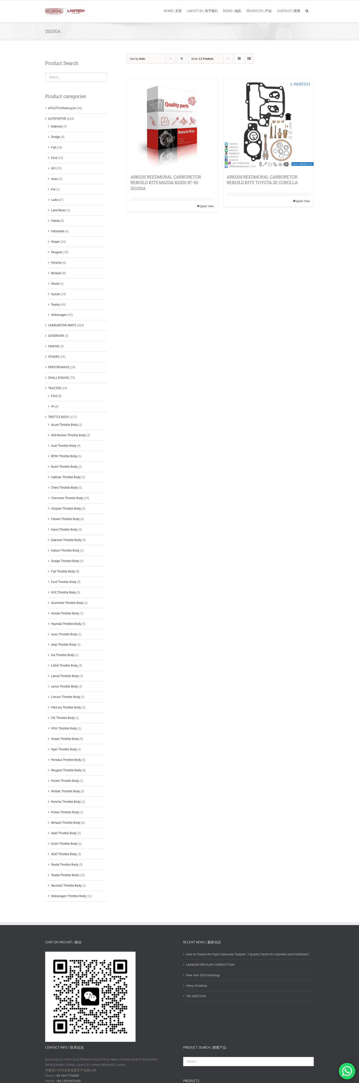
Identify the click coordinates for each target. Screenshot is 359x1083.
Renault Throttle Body (65, 823)
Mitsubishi (57, 231)
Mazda (55, 221)
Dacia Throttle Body (64, 529)
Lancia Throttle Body (65, 676)
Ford (54, 158)
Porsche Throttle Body (66, 802)
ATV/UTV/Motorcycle (62, 108)
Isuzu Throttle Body (64, 634)
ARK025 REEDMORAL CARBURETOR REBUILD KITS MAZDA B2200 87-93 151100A (165, 182)
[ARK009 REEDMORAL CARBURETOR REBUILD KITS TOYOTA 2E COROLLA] (268, 123)
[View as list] (249, 58)
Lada (54, 200)
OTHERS (53, 357)
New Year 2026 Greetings (203, 975)
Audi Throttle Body (63, 446)
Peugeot (56, 252)
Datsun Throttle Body (65, 550)
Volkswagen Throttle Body (68, 896)
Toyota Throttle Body (65, 875)
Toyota (55, 304)
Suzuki (55, 294)
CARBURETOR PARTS (62, 325)
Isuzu (54, 179)
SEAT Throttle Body (64, 854)
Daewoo (56, 126)
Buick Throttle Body (64, 466)
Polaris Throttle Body (65, 781)
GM (53, 168)
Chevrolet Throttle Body (67, 498)
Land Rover (58, 210)
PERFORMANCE (58, 367)
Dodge (55, 137)
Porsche (56, 263)
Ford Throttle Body (63, 582)
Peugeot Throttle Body (66, 770)
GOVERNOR (56, 336)
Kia (53, 189)
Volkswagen (59, 315)
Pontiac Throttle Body (65, 791)
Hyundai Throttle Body (66, 624)
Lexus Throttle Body (64, 686)
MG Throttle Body (62, 718)
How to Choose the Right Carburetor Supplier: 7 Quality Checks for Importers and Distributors (247, 954)
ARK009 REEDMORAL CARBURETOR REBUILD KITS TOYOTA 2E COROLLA (262, 179)
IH (52, 406)
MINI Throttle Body (64, 728)
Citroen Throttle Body (65, 519)
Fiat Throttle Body (63, 571)
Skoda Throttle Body (64, 864)
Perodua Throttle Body (66, 760)
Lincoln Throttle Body (65, 697)
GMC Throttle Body (63, 592)
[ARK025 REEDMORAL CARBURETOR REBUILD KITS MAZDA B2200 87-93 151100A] (172, 123)
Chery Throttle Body (64, 487)
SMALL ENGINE (58, 378)
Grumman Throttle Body (67, 603)
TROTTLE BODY (58, 417)
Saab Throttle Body (63, 833)
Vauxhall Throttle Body (66, 885)
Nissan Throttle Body (65, 739)
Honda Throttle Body (65, 613)
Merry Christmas (196, 986)
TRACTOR (54, 388)
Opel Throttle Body (64, 749)
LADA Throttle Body (64, 665)
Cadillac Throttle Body (66, 477)
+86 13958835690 (68, 1081)
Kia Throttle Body (62, 655)
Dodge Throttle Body (65, 561)
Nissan (55, 242)
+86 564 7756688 (67, 1075)
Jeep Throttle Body (63, 644)
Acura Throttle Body (64, 425)
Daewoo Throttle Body (66, 540)
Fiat (53, 147)
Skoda (55, 283)
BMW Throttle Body (64, 456)
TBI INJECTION (196, 996)
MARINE (53, 346)
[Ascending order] (181, 59)
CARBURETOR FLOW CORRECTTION (210, 965)
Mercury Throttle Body (66, 707)
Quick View (207, 206)
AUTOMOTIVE (57, 118)
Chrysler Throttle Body (66, 508)
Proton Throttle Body (65, 812)
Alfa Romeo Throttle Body (68, 435)
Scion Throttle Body (64, 843)
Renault (56, 273)
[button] (307, 10)
